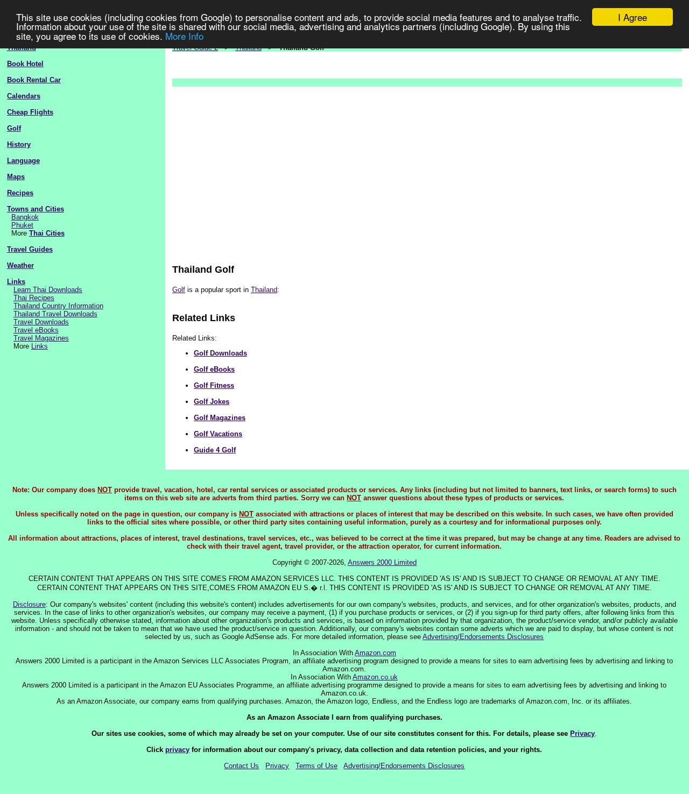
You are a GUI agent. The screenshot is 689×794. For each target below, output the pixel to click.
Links (16, 282)
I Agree (632, 17)
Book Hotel (25, 64)
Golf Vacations (218, 434)
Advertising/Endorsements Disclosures (483, 637)
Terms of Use (317, 766)
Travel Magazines (41, 338)
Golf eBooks (214, 369)
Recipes (20, 193)
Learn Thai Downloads (47, 290)
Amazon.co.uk (375, 677)
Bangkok (25, 217)
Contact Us (241, 766)
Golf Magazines (219, 418)
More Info (184, 35)
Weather (20, 265)
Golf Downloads (220, 353)
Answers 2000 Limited (382, 562)
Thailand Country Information (58, 306)
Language (23, 161)
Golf (14, 128)
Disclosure (29, 604)
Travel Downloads (41, 322)
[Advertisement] (427, 170)
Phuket (22, 225)
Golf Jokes (211, 402)
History (19, 144)
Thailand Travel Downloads (55, 314)
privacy (177, 750)
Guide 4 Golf (215, 450)
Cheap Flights (30, 112)
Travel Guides (30, 249)
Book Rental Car (34, 80)
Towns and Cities (35, 209)
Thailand (264, 290)
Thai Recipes (33, 298)
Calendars (23, 96)
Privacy (582, 733)
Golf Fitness (214, 385)
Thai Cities (47, 233)
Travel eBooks (36, 330)
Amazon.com (375, 653)
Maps (16, 177)
